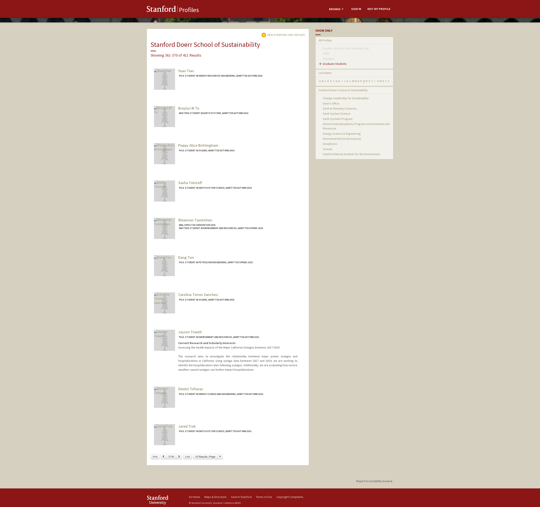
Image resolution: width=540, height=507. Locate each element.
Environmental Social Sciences (342, 139)
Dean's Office (331, 103)
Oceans (327, 149)
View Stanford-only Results (286, 35)
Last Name (325, 73)
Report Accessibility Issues (373, 481)
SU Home (194, 497)
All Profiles (325, 40)
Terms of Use (264, 497)
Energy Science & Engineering (342, 134)
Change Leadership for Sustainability (346, 98)
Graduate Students (335, 64)
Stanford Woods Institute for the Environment (351, 154)
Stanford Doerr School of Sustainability (343, 90)
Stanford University (164, 500)
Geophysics (330, 144)
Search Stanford (241, 497)
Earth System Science (336, 113)
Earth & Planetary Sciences (340, 108)
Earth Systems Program (337, 119)
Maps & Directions (215, 497)
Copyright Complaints (289, 497)
